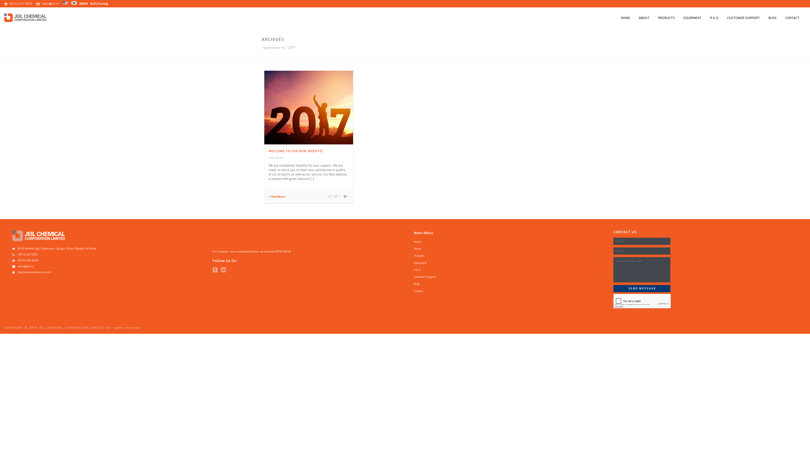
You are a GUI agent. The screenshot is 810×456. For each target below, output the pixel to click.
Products (666, 18)
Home (625, 18)
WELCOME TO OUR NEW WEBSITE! (296, 151)
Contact (792, 18)
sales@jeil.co (50, 3)
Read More (278, 196)
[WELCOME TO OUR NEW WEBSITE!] (308, 107)
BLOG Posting (99, 3)
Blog (772, 18)
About (644, 18)
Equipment (692, 18)
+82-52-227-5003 (20, 3)
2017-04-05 (276, 158)
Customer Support (743, 18)
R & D (714, 18)
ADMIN (83, 3)
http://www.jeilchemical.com (34, 272)
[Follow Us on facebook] (215, 270)
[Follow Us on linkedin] (223, 270)
